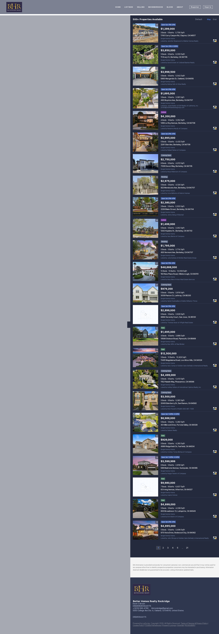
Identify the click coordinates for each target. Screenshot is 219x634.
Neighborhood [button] (155, 7)
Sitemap (180, 625)
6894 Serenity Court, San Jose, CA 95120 (178, 317)
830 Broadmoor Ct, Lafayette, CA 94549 (178, 511)
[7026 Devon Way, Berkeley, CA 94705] (145, 163)
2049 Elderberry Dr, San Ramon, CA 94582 (179, 403)
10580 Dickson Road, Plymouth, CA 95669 (178, 339)
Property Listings (169, 625)
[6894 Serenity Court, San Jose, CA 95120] (145, 314)
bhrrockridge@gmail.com (162, 608)
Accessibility (190, 625)
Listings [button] (128, 7)
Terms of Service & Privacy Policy (194, 623)
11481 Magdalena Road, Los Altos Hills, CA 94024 (181, 360)
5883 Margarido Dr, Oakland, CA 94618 (177, 79)
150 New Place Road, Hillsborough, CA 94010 (179, 274)
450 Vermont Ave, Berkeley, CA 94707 (177, 252)
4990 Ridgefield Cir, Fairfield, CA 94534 (178, 446)
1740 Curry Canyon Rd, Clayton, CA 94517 (178, 35)
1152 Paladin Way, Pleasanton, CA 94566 (177, 382)
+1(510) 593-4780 (141, 608)
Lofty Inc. (146, 623)
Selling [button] (141, 7)
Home (118, 7)
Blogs (170, 7)
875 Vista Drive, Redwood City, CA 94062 (178, 533)
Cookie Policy (138, 625)
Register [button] (195, 7)
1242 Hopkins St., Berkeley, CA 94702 (176, 231)
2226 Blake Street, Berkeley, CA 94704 (177, 209)
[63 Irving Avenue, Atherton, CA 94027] (145, 487)
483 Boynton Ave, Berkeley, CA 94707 (177, 100)
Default (198, 19)
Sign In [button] (208, 7)
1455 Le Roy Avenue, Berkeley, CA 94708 (178, 123)
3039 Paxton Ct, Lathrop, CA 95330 (176, 295)
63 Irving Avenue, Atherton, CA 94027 (177, 490)
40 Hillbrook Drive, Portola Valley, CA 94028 (179, 425)
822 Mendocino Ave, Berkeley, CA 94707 (178, 188)
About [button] (180, 7)
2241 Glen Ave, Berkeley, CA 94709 (175, 145)
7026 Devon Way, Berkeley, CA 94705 (176, 166)
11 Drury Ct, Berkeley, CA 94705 (174, 57)
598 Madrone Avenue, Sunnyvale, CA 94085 (179, 468)
